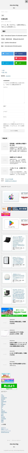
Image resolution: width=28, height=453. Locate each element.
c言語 (2, 396)
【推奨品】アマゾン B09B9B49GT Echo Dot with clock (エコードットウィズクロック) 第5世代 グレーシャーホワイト (18, 277)
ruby (2, 405)
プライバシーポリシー (16, 440)
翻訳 (3, 72)
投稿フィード (4, 429)
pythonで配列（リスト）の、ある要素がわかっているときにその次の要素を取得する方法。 (18, 344)
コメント (5, 87)
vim (2, 409)
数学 (2, 415)
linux (2, 400)
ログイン (3, 427)
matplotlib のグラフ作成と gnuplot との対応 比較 (17, 333)
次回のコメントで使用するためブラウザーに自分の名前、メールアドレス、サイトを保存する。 (13, 125)
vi (1, 408)
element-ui (4, 397)
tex (2, 407)
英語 (3, 70)
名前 (4, 106)
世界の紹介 (4, 412)
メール (5, 111)
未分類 (3, 417)
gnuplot (3, 399)
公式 (2, 414)
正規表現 (3, 418)
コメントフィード (6, 430)
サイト (4, 116)
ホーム (8, 440)
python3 (3, 404)
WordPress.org (5, 432)
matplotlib (3, 401)
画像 (2, 420)
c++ (2, 394)
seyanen (8, 76)
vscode (3, 411)
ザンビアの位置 (9, 179)
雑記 (14, 446)
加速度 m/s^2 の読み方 (16, 157)
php (2, 403)
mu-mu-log (14, 5)
